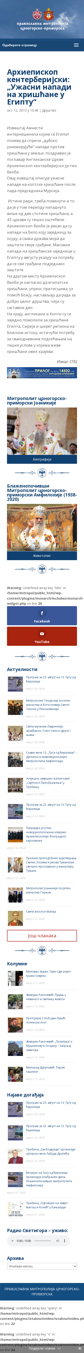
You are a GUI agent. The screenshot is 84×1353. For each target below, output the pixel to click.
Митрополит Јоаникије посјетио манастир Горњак (48, 890)
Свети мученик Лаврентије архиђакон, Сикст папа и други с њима (48, 730)
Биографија (42, 459)
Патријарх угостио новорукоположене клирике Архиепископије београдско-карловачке (46, 834)
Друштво (49, 110)
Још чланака (42, 935)
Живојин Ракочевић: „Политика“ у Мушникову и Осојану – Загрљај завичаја (49, 1046)
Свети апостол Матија (41, 912)
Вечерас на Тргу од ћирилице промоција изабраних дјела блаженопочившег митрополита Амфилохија (49, 1179)
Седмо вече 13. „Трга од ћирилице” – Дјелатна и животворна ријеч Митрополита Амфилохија (51, 757)
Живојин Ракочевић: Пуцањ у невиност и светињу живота (46, 997)
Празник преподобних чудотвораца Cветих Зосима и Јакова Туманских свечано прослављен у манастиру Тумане (51, 864)
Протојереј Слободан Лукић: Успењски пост (46, 1020)
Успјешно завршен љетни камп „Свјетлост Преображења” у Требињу (48, 783)
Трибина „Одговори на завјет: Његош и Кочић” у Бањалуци (47, 1205)
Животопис (42, 555)
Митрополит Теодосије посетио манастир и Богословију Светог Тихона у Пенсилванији (48, 705)
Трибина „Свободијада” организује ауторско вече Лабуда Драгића (51, 1151)
